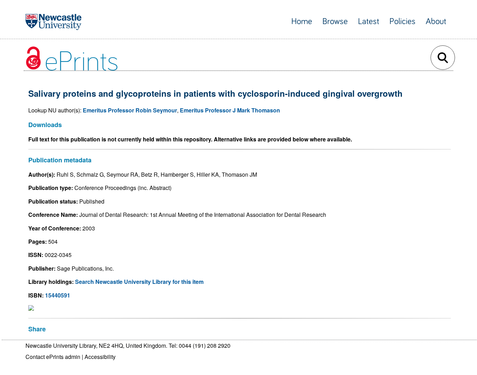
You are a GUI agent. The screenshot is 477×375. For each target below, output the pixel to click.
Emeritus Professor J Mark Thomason (230, 110)
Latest (368, 21)
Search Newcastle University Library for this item (139, 282)
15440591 (57, 295)
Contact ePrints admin (52, 357)
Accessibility (100, 357)
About (436, 21)
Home (301, 21)
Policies (402, 21)
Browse (335, 21)
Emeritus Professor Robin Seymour (130, 110)
